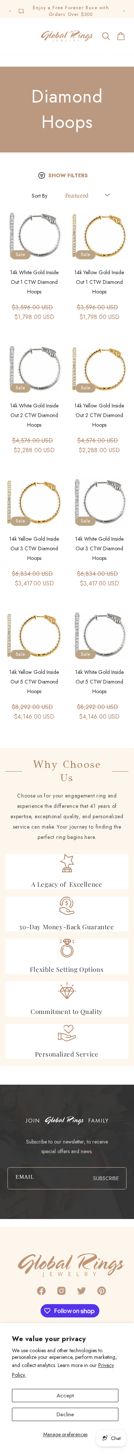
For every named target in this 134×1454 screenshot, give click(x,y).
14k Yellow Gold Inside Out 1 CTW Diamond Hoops (99, 282)
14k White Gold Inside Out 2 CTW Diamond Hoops (34, 415)
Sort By (39, 195)
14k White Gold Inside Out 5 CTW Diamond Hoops (99, 681)
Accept (65, 1395)
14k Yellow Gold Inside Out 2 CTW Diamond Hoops (99, 415)
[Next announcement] (124, 11)
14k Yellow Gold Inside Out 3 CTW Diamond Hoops (34, 548)
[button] (12, 36)
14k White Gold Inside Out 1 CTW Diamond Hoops (34, 282)
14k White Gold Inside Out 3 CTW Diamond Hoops (99, 548)
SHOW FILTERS (68, 175)
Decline (65, 1414)
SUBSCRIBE (106, 1178)
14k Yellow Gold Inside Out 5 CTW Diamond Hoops (34, 681)
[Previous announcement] (10, 11)
